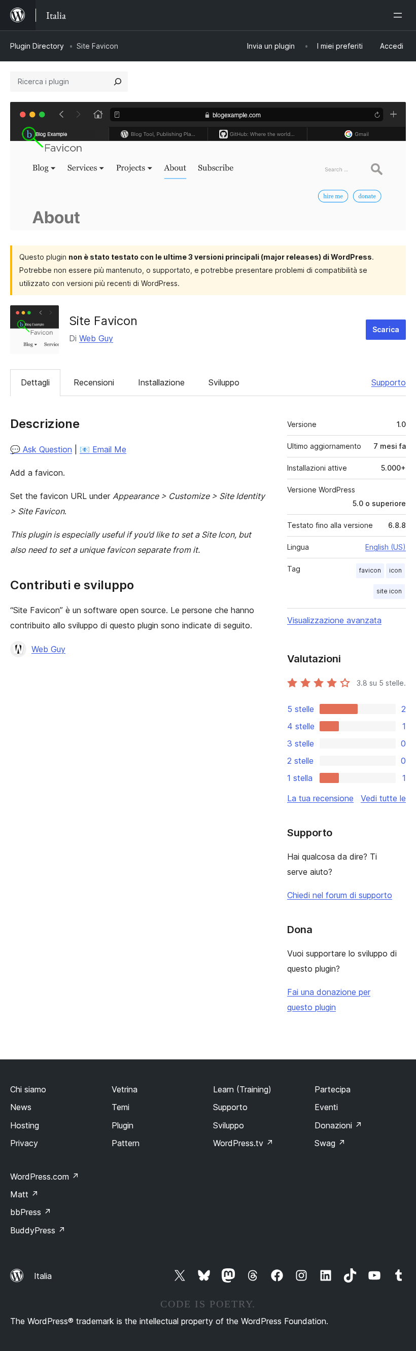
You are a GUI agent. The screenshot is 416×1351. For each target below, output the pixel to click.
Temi (120, 1107)
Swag (330, 1143)
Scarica (385, 329)
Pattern (126, 1143)
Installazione (161, 382)
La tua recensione (320, 798)
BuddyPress (37, 1230)
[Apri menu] (400, 15)
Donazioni (338, 1125)
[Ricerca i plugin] (118, 82)
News (20, 1107)
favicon (370, 570)
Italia (43, 1276)
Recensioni (94, 382)
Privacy (24, 1143)
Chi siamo (28, 1089)
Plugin (122, 1125)
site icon (389, 591)
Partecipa (333, 1089)
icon (395, 570)
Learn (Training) (242, 1089)
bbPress (30, 1212)
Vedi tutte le (383, 798)
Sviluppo (224, 382)
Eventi (326, 1107)
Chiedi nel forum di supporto (339, 895)
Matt (24, 1194)
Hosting (24, 1125)
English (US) (385, 547)
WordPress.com (44, 1176)
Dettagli (35, 382)
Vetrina (124, 1089)
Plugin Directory (37, 46)
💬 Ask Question (41, 449)
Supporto (388, 382)
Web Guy (96, 338)
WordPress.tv (243, 1143)
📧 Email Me (103, 449)
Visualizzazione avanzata (334, 620)
